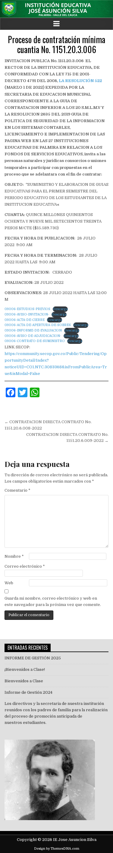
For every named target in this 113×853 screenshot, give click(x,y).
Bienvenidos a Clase (24, 681)
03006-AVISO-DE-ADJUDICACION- (33, 336)
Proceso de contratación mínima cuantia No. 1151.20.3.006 (56, 44)
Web (9, 583)
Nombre (14, 556)
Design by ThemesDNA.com (56, 849)
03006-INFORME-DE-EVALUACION (33, 330)
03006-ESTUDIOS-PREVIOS (27, 309)
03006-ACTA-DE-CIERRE (25, 320)
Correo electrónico (25, 566)
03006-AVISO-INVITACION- (27, 314)
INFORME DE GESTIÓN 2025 (33, 658)
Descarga (60, 309)
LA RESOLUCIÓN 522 (80, 80)
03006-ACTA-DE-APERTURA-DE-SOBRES (38, 325)
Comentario (17, 490)
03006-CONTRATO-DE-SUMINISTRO (35, 341)
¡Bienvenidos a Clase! (25, 669)
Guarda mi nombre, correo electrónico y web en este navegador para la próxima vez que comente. (53, 601)
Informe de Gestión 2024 (28, 692)
